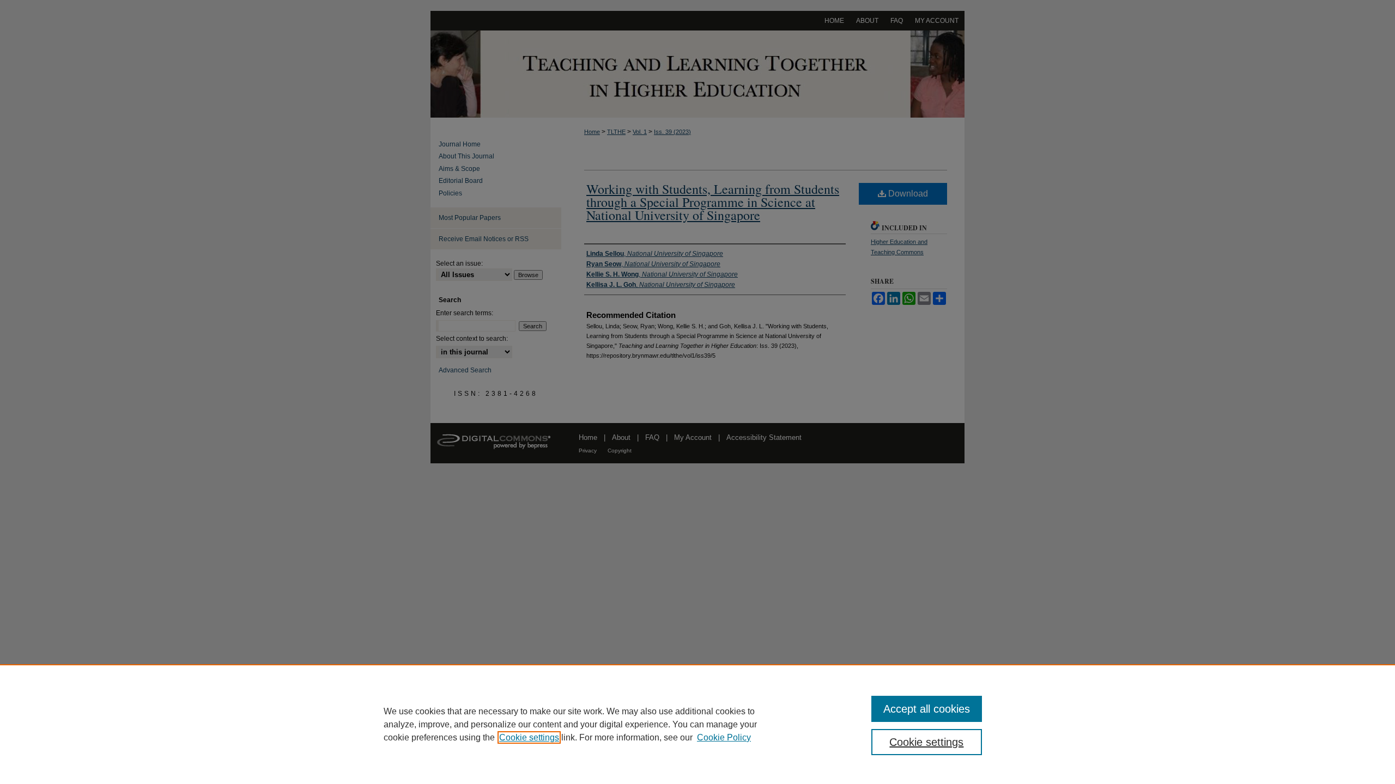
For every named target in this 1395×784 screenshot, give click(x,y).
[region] (697, 724)
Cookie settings (529, 737)
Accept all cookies (926, 709)
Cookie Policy (724, 737)
